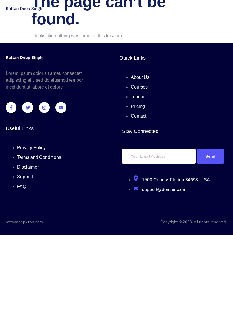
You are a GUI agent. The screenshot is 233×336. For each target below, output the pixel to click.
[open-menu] (223, 9)
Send (210, 156)
